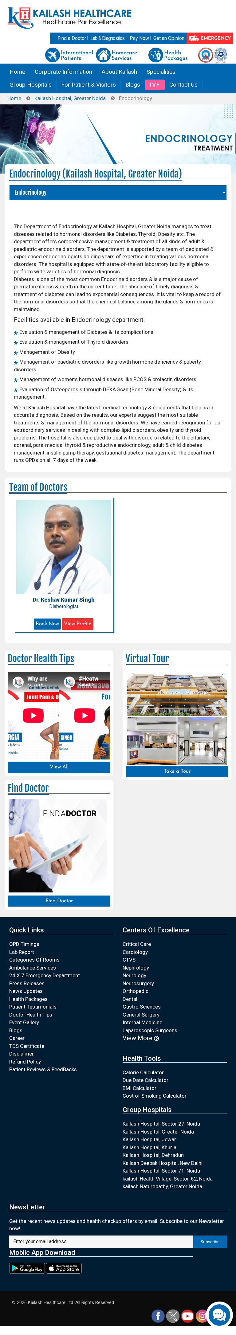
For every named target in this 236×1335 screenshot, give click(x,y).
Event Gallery (24, 1022)
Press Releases (27, 983)
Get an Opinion (168, 38)
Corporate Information (63, 71)
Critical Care (137, 944)
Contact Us (183, 84)
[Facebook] (158, 1316)
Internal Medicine (142, 1022)
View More (138, 1038)
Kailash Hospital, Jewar (149, 1139)
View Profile (77, 624)
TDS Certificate (26, 1046)
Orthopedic (135, 991)
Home (17, 71)
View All (59, 767)
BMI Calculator (139, 1088)
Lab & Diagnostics (107, 38)
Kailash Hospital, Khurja (149, 1147)
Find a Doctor (71, 38)
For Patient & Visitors (88, 84)
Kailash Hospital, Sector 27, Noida (161, 1124)
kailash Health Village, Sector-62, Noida (168, 1179)
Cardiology (135, 952)
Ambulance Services (32, 968)
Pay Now (139, 38)
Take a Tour (177, 771)
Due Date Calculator (145, 1080)
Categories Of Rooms (34, 960)
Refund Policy (25, 1062)
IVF (155, 84)
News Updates (26, 991)
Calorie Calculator (143, 1072)
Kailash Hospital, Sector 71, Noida (161, 1171)
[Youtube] (188, 1316)
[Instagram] (202, 1316)
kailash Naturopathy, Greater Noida (162, 1186)
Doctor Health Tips (30, 1015)
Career (17, 1038)
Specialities (161, 71)
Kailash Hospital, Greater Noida (70, 98)
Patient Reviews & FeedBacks (43, 1069)
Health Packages (28, 999)
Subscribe (210, 1241)
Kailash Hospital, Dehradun (153, 1155)
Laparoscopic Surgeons (150, 1030)
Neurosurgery (138, 983)
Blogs (132, 84)
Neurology (134, 975)
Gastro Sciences (142, 1007)
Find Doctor (59, 901)
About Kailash (119, 71)
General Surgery (141, 1015)
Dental (130, 999)
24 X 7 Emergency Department (44, 975)
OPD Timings (24, 944)
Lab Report (21, 952)
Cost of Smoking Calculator (155, 1096)
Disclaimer (21, 1054)
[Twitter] (173, 1316)
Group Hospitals (31, 84)
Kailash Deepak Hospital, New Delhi (163, 1163)
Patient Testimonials (33, 1007)
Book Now (47, 624)
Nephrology (136, 968)
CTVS (129, 960)
